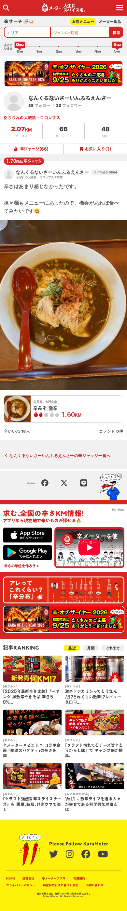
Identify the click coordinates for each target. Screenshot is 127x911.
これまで (113, 648)
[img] (6, 8)
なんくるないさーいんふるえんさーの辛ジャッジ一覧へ (59, 455)
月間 (91, 648)
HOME (10, 878)
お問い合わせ (95, 885)
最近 (72, 648)
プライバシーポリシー (20, 885)
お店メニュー (83, 21)
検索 (117, 32)
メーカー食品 (110, 21)
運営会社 (28, 878)
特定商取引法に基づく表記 (60, 885)
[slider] (20, 46)
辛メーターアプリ (53, 878)
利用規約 (79, 878)
